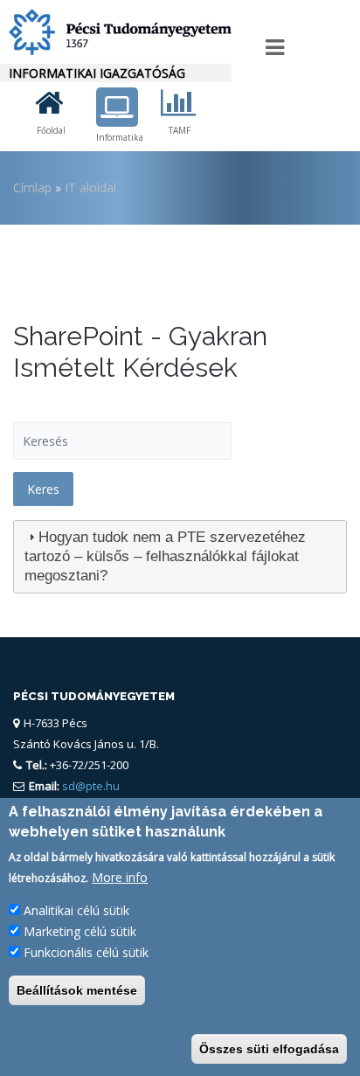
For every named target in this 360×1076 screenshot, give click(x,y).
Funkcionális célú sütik (86, 952)
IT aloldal (90, 187)
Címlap (32, 187)
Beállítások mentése (77, 990)
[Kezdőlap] (116, 32)
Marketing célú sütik (80, 931)
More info (120, 877)
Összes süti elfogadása (269, 1049)
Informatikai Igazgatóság (97, 73)
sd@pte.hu (89, 786)
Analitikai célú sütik (76, 910)
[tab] (180, 557)
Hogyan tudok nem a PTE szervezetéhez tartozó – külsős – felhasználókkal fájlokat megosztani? (165, 556)
